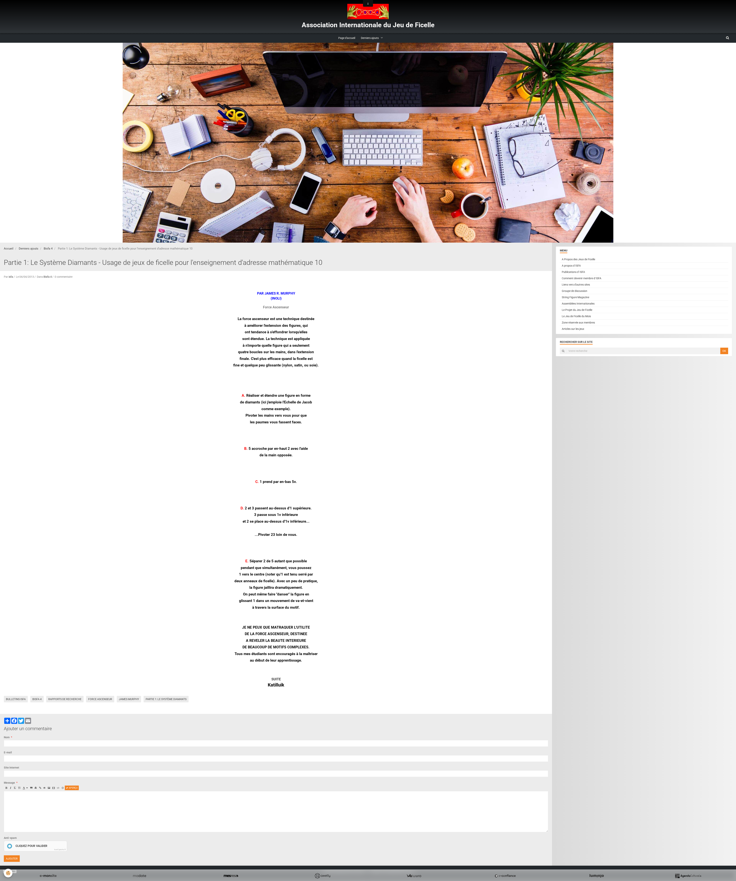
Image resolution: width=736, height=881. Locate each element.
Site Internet (11, 767)
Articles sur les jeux (573, 328)
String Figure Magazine (575, 297)
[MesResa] (231, 876)
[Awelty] (322, 876)
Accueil (8, 248)
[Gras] (6, 788)
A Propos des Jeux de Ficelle (578, 259)
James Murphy (129, 699)
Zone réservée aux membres (578, 322)
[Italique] (10, 788)
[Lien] (40, 788)
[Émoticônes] (62, 788)
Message (9, 782)
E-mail (8, 752)
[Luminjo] (596, 876)
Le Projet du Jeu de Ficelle (577, 309)
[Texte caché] (44, 788)
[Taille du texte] (19, 788)
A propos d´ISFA (571, 265)
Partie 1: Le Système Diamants (166, 699)
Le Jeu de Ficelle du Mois (576, 316)
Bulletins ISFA (16, 699)
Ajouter (12, 858)
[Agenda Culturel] (688, 876)
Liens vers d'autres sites (576, 284)
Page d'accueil (346, 37)
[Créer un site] (48, 876)
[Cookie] (8, 873)
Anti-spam (10, 837)
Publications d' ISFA (573, 271)
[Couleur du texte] (25, 788)
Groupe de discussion (574, 290)
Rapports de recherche (64, 699)
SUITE (276, 679)
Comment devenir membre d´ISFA (581, 278)
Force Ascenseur (100, 699)
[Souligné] (15, 788)
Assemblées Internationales (578, 303)
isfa (11, 276)
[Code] (58, 788)
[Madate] (139, 876)
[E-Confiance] (505, 876)
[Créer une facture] (413, 876)
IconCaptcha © (60, 850)
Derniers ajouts (370, 37)
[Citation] (31, 788)
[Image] (49, 788)
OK (724, 350)
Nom (7, 737)
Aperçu (73, 788)
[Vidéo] (53, 788)
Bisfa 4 (48, 248)
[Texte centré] (35, 788)
